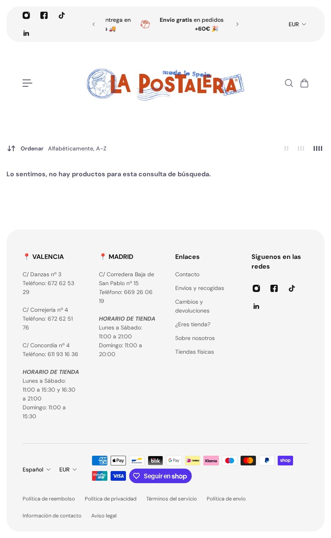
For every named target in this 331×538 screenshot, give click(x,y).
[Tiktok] (62, 15)
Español (33, 469)
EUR (294, 24)
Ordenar (64, 148)
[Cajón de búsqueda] (288, 83)
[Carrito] (304, 83)
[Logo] (165, 83)
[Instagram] (26, 15)
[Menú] (27, 83)
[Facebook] (44, 15)
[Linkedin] (26, 33)
